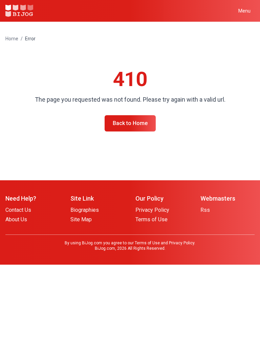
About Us (16, 219)
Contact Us (18, 210)
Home (11, 38)
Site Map (81, 219)
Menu (244, 11)
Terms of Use (151, 219)
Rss (205, 210)
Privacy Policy (152, 210)
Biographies (84, 210)
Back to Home (130, 123)
